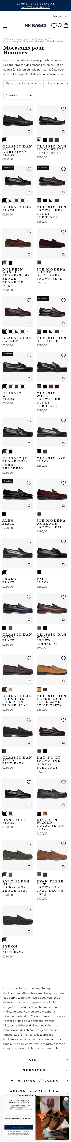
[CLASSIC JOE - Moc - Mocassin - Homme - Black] (10, 451)
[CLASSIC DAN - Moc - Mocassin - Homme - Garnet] (4, 331)
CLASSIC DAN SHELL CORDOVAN (17, 151)
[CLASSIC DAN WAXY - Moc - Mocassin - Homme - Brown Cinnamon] (10, 628)
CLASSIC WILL (11, 396)
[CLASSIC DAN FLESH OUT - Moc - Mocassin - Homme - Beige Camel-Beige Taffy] (10, 689)
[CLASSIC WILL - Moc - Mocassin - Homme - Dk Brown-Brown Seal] (16, 386)
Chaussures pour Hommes (18, 41)
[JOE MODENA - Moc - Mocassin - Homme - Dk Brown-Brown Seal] (39, 514)
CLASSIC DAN (52, 150)
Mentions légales (34, 1081)
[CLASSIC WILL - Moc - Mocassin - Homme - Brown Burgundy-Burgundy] (10, 386)
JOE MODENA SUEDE (51, 274)
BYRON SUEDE (13, 949)
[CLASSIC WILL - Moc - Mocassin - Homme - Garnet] (22, 386)
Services (34, 1070)
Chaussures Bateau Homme (23, 83)
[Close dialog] (66, 1099)
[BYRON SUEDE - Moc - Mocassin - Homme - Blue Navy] (4, 939)
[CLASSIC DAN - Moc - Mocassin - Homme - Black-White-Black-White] (39, 140)
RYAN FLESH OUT (16, 886)
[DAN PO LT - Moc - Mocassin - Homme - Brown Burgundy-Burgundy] (39, 751)
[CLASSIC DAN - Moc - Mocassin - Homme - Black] (45, 140)
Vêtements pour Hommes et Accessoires (26, 39)
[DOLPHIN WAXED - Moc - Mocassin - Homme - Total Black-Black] (10, 263)
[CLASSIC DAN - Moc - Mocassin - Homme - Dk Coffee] (56, 140)
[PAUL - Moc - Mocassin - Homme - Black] (39, 572)
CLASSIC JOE (16, 463)
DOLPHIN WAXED (16, 277)
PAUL (43, 581)
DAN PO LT (49, 762)
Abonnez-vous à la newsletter (34, 1093)
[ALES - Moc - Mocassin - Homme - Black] (4, 514)
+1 (62, 139)
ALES (8, 522)
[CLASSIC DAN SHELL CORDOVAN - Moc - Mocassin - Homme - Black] (4, 140)
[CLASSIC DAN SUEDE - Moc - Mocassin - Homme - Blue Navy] (4, 751)
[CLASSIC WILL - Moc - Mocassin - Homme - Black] (4, 386)
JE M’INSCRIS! (19, 1127)
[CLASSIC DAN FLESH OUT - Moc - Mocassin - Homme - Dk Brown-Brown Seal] (4, 689)
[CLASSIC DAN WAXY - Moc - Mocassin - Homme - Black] (4, 628)
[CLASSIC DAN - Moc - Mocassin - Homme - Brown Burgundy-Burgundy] (51, 140)
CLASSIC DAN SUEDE (17, 760)
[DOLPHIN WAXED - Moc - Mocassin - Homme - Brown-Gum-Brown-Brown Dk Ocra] (4, 263)
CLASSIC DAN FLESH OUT (17, 701)
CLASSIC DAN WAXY (17, 637)
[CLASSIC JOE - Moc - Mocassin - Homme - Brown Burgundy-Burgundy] (4, 451)
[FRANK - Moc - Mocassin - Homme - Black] (4, 572)
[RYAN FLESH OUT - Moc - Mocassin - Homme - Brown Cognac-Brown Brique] (10, 874)
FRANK (9, 581)
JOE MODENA (51, 524)
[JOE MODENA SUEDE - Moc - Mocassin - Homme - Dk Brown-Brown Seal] (39, 263)
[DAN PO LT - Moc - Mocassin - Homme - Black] (45, 751)
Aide (34, 1060)
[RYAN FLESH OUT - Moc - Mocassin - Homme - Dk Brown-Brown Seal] (4, 874)
